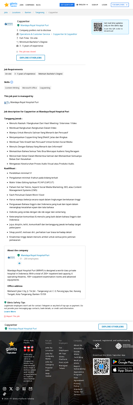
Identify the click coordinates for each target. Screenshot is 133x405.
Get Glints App (67, 5)
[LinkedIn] (24, 388)
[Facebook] (17, 388)
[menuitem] (82, 5)
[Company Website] (19, 263)
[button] (18, 25)
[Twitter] (11, 388)
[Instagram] (4, 388)
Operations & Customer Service (34, 34)
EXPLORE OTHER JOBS (31, 57)
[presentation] (10, 4)
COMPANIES (29, 5)
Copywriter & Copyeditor (65, 34)
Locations (16, 12)
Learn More (10, 311)
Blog (38, 5)
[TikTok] (4, 394)
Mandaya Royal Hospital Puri (35, 25)
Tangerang (39, 12)
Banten (28, 12)
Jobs (22, 5)
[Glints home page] (10, 4)
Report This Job (13, 316)
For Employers (118, 5)
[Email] (30, 388)
